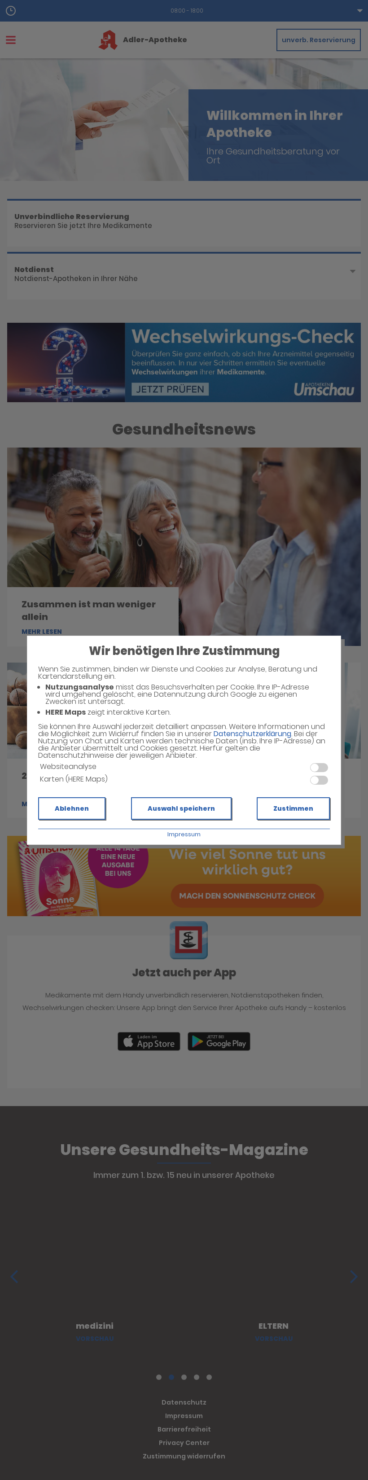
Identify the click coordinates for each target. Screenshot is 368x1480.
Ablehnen (72, 808)
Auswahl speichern (181, 808)
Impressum (184, 834)
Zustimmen (293, 808)
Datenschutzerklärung (252, 734)
